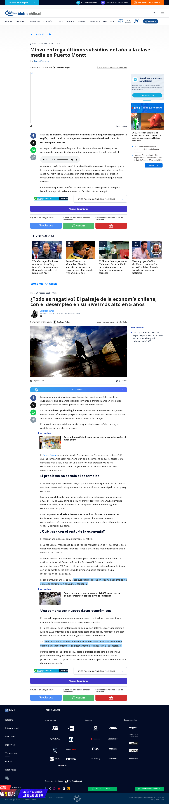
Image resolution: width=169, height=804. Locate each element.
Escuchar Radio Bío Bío (148, 2)
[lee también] (50, 442)
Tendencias (70, 21)
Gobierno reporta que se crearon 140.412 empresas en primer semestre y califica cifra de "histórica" (92, 594)
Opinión (81, 21)
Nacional (21, 21)
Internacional (34, 21)
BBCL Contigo (109, 21)
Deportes (58, 21)
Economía (47, 21)
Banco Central (50, 454)
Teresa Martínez (41, 61)
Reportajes (10, 769)
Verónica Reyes (47, 311)
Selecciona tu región (18, 2)
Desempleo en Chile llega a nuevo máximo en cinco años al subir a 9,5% (95, 438)
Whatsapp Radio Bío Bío (151, 789)
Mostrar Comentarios (78, 209)
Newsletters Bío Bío (89, 2)
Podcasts (9, 21)
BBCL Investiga (94, 21)
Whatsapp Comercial (103, 788)
